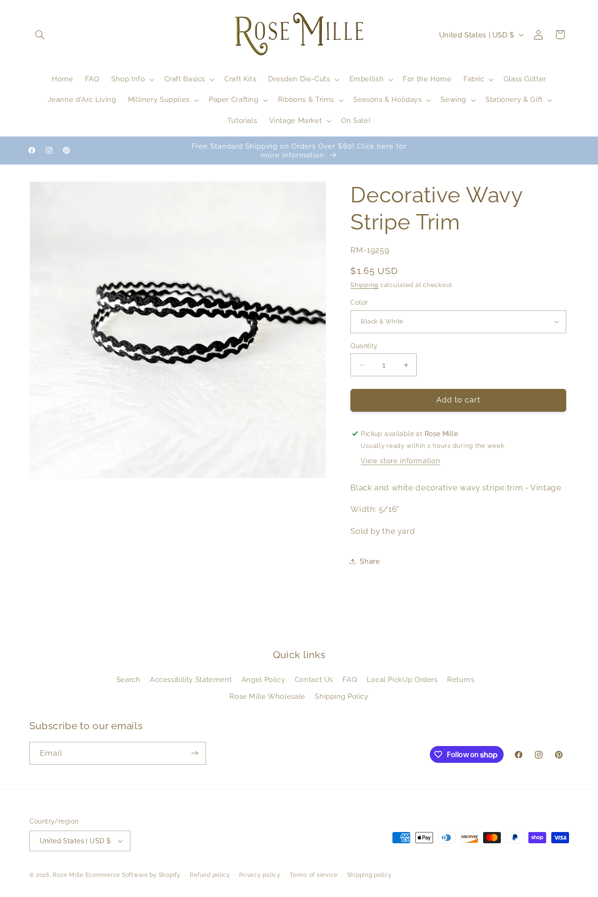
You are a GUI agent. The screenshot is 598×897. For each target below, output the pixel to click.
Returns (460, 679)
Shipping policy (369, 875)
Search (128, 679)
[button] (40, 34)
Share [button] (370, 561)
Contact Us (314, 679)
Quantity (363, 346)
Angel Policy (263, 679)
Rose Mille (68, 875)
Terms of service (314, 875)
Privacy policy (259, 875)
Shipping (364, 285)
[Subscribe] (194, 753)
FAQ (349, 679)
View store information (400, 461)
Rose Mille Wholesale (267, 696)
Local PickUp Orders (402, 679)
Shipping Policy (341, 696)
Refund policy (210, 875)
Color (359, 302)
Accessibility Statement (191, 679)
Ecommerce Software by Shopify (133, 875)
